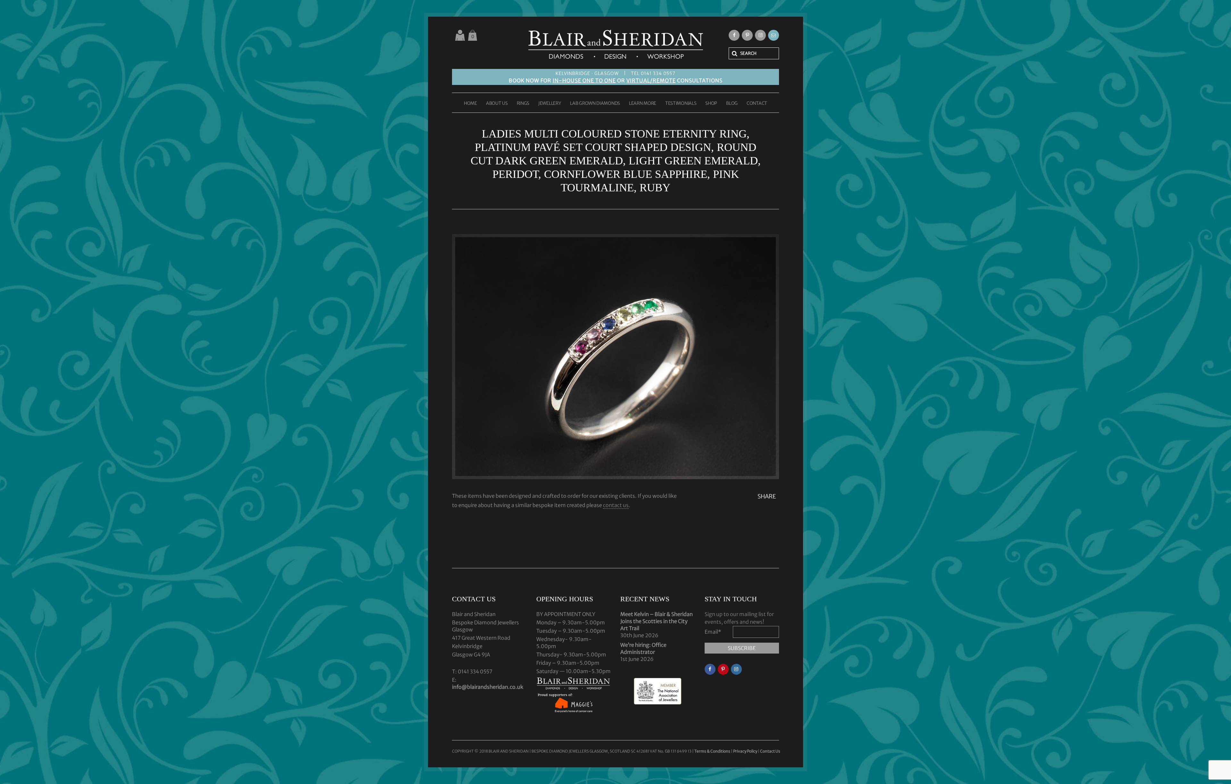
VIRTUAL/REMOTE (651, 80)
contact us (616, 505)
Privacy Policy (745, 751)
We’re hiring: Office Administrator (643, 648)
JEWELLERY (549, 103)
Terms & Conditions (712, 751)
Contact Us (770, 751)
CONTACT (757, 103)
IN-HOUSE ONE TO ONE (584, 80)
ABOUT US (497, 103)
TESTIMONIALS (680, 103)
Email (713, 632)
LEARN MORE (642, 103)
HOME (470, 103)
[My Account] (460, 35)
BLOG (732, 103)
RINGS (523, 103)
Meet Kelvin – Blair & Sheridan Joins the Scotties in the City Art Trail (656, 621)
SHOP (711, 103)
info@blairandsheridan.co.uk (487, 687)
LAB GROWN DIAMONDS (595, 103)
